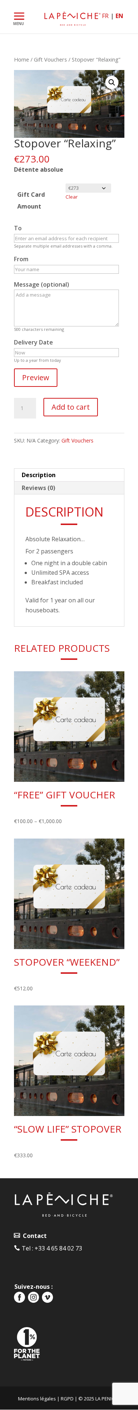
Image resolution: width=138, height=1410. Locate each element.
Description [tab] (39, 475)
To (18, 228)
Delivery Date (33, 342)
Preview (35, 377)
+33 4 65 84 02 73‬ (58, 1248)
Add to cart (71, 407)
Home (21, 59)
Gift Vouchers (50, 59)
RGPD (67, 1398)
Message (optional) (41, 284)
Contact (33, 1236)
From (21, 259)
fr (105, 16)
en (119, 16)
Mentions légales (37, 1398)
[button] (111, 82)
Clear (72, 196)
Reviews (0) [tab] (38, 488)
